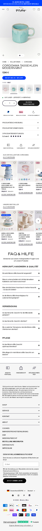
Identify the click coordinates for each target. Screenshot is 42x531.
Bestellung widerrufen (12, 441)
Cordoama (28, 62)
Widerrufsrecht (9, 438)
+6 (11, 179)
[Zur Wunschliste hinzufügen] (39, 54)
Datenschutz (8, 445)
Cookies (5, 428)
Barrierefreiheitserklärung (15, 431)
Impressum (7, 448)
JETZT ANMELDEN (14, 481)
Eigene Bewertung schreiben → (21, 525)
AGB (4, 435)
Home (4, 62)
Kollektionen (15, 62)
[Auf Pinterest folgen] (24, 495)
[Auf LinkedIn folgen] (29, 495)
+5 (11, 229)
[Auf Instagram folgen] (18, 495)
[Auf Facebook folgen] (13, 495)
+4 (29, 179)
